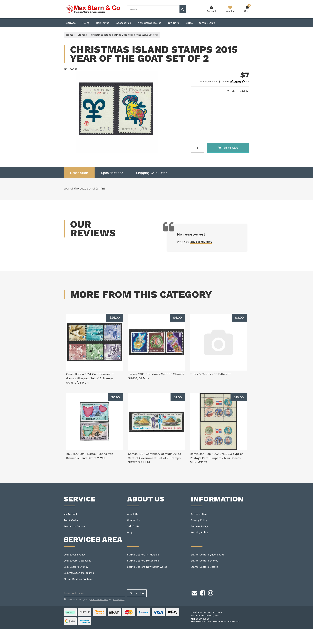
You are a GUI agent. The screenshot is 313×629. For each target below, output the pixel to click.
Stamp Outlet (206, 22)
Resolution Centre (74, 526)
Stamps (71, 22)
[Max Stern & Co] (93, 8)
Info (247, 81)
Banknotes (103, 22)
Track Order (71, 520)
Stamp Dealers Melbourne (143, 560)
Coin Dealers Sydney (76, 566)
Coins (86, 22)
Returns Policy (199, 526)
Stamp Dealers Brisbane (78, 579)
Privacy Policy (199, 520)
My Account (70, 514)
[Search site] (182, 9)
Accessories (124, 22)
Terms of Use (199, 514)
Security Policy (199, 532)
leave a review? (201, 241)
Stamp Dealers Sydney (204, 560)
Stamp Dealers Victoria (204, 566)
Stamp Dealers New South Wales (147, 566)
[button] (238, 91)
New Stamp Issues (150, 22)
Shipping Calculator (151, 173)
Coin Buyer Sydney (75, 554)
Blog (130, 532)
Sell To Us (133, 526)
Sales (189, 22)
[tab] (79, 172)
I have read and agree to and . (96, 600)
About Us (132, 514)
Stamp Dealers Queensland (207, 554)
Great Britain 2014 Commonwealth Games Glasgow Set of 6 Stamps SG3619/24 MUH (90, 378)
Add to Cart (230, 147)
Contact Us (133, 520)
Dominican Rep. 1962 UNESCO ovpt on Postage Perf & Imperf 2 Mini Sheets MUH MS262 (217, 458)
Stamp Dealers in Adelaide (143, 554)
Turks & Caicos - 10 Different (210, 374)
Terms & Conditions (99, 600)
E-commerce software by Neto (205, 616)
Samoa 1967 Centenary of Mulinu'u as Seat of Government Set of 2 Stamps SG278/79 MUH (154, 458)
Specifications (112, 173)
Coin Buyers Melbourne (77, 560)
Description (79, 173)
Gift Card (174, 22)
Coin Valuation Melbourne (79, 572)
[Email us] (194, 592)
